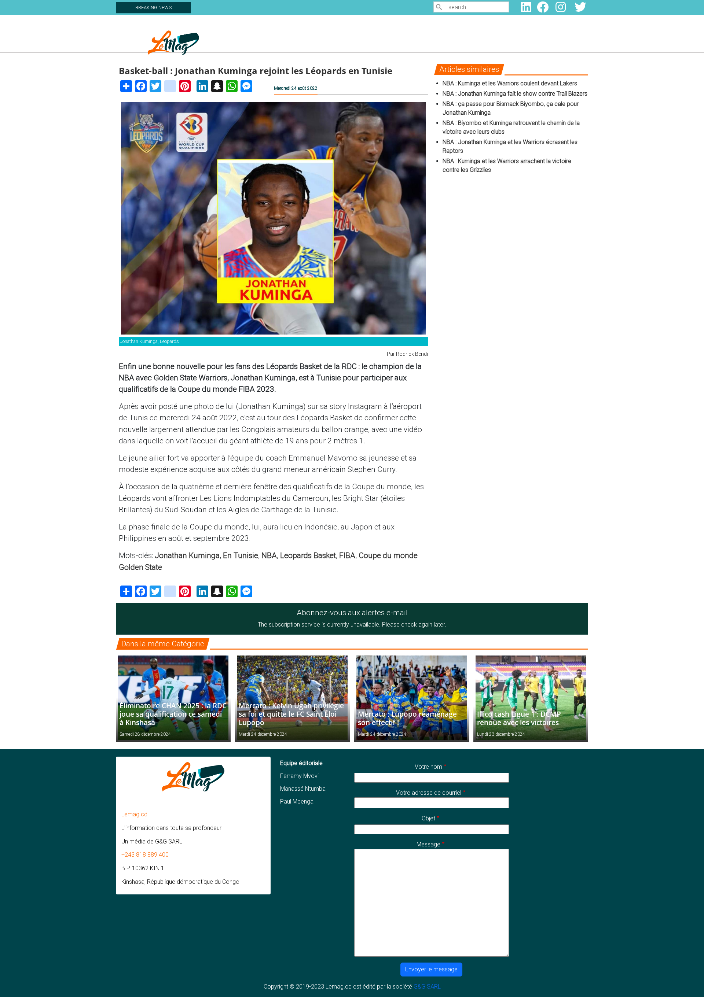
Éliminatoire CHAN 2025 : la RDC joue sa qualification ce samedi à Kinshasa (173, 714)
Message (428, 844)
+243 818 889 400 (145, 854)
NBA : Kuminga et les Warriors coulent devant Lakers (510, 83)
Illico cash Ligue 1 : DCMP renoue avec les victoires (519, 718)
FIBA (347, 555)
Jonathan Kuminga (187, 555)
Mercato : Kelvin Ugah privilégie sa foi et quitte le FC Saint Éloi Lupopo (291, 714)
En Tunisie (240, 555)
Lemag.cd (134, 814)
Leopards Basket (308, 555)
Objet (428, 818)
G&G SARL (427, 986)
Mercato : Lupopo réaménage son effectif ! (407, 718)
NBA (269, 555)
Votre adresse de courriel (428, 792)
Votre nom (428, 766)
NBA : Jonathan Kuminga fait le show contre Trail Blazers (515, 93)
